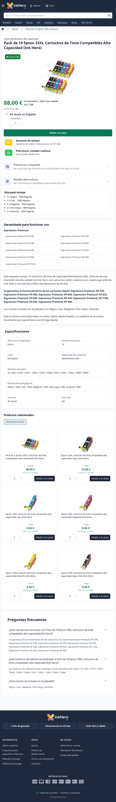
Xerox (74, 22)
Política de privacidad (48, 793)
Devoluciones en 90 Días (58, 726)
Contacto (35, 763)
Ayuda (34, 745)
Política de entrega (11, 763)
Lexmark (48, 22)
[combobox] (58, 15)
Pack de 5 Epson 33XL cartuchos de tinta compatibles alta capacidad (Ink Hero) (26, 457)
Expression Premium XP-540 (75, 236)
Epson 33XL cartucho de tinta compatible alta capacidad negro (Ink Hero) (84, 457)
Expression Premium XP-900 (75, 257)
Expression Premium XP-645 (75, 250)
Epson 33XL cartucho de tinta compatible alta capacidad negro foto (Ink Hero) (84, 574)
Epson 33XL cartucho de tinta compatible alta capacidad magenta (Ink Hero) (84, 516)
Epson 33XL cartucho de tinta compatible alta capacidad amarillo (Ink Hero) (29, 574)
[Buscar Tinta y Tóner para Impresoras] (109, 15)
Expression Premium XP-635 (75, 243)
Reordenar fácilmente (71, 750)
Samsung (62, 22)
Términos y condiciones (70, 793)
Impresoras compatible (26, 164)
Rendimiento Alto (15, 421)
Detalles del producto (25, 179)
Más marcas (87, 22)
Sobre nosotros (10, 745)
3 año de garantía (20, 726)
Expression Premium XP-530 (20, 236)
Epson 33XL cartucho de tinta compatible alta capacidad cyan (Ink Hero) (29, 516)
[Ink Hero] (16, 5)
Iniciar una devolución (42, 758)
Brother (7, 22)
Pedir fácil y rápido (95, 726)
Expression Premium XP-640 (20, 250)
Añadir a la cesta (80, 133)
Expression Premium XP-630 (20, 243)
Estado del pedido (69, 755)
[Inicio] (2, 29)
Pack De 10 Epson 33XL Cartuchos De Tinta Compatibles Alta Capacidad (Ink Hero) (42, 29)
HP (38, 22)
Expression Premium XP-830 (20, 257)
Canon (18, 22)
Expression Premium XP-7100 (20, 264)
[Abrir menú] (3, 5)
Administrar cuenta (70, 745)
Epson (29, 22)
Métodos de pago (11, 758)
